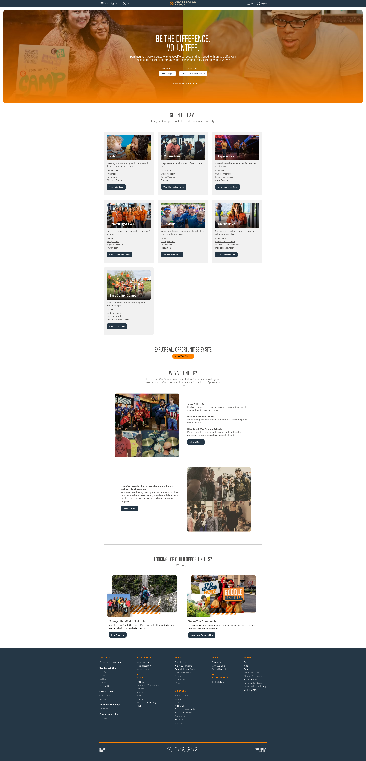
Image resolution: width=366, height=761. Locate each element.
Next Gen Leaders (183, 712)
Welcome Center (114, 179)
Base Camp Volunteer (117, 316)
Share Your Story (252, 672)
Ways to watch (144, 669)
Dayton (103, 698)
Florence (103, 708)
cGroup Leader (168, 241)
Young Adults (181, 695)
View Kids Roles (116, 186)
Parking (164, 179)
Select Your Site (181, 356)
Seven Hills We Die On (185, 669)
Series (139, 695)
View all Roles (196, 442)
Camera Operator (223, 173)
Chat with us (191, 83)
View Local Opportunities (202, 635)
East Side (103, 672)
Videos (140, 692)
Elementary (112, 176)
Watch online (143, 662)
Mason (102, 675)
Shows (140, 698)
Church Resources (253, 676)
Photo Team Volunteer (225, 241)
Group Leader (113, 241)
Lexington (104, 718)
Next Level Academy (146, 702)
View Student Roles (171, 254)
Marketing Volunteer (224, 247)
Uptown (103, 682)
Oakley (102, 678)
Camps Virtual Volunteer (118, 319)
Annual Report (219, 669)
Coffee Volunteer (168, 176)
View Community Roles (119, 254)
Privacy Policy (250, 679)
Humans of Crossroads (148, 685)
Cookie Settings (251, 689)
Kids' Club (180, 705)
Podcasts (141, 688)
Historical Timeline (183, 665)
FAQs (177, 682)
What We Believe (183, 672)
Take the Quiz (167, 73)
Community (181, 716)
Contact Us (249, 662)
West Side (104, 685)
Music (140, 705)
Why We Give (218, 665)
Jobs (246, 665)
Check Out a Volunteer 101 (193, 73)
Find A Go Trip (117, 634)
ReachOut (180, 719)
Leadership (180, 679)
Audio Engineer (222, 179)
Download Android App (255, 686)
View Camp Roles (117, 326)
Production (166, 247)
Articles (140, 681)
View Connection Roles (173, 186)
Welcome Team (168, 173)
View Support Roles (226, 254)
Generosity (180, 722)
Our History (180, 662)
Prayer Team (112, 247)
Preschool (111, 173)
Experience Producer (224, 176)
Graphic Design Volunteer (227, 244)
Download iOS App (253, 682)
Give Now (216, 662)
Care (177, 702)
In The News (218, 681)
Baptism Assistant (115, 244)
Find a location (144, 665)
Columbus (104, 695)
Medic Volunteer (114, 312)
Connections (166, 244)
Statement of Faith (183, 676)
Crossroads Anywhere (110, 662)
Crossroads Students (185, 709)
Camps (178, 698)
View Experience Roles (227, 186)
